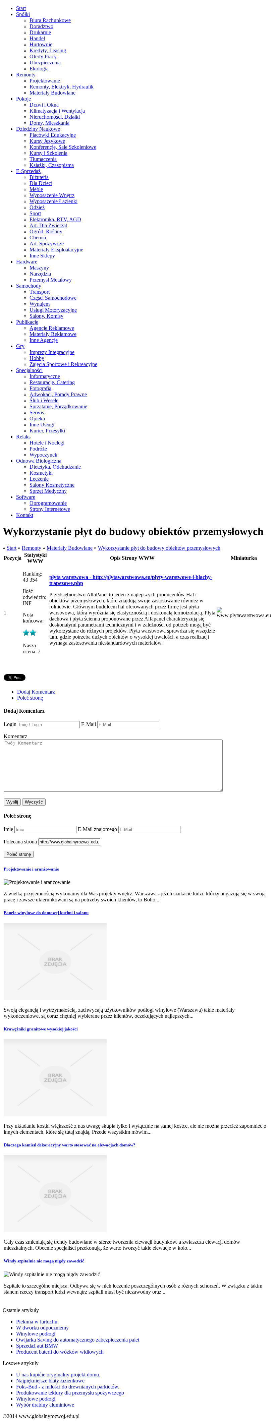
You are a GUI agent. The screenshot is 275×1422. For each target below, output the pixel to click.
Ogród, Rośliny (46, 231)
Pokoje (23, 99)
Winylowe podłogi (35, 1334)
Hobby (37, 358)
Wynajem (40, 304)
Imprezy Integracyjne (52, 352)
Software (25, 497)
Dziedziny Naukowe (38, 129)
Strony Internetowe (50, 509)
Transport (40, 292)
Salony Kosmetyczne (52, 485)
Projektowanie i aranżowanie (31, 869)
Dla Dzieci (41, 183)
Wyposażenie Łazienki (53, 201)
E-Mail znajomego (97, 829)
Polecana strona (20, 841)
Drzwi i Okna (44, 105)
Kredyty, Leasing (48, 50)
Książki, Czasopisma (52, 165)
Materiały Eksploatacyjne (56, 249)
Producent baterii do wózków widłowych (60, 1352)
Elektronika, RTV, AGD (55, 219)
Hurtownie (41, 44)
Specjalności (29, 370)
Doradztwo (41, 26)
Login (10, 724)
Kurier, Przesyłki (47, 430)
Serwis (37, 412)
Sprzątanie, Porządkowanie (58, 406)
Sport (35, 213)
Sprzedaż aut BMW (37, 1346)
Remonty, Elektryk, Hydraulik (62, 87)
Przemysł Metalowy (51, 280)
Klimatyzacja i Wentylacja (57, 111)
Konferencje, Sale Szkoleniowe (63, 147)
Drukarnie (40, 32)
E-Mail (88, 724)
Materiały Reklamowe (53, 334)
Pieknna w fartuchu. (37, 1321)
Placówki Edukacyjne (53, 135)
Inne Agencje (44, 340)
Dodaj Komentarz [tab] (36, 692)
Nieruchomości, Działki (55, 117)
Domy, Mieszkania (49, 123)
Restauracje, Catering (52, 382)
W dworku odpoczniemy (42, 1327)
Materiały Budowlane (52, 93)
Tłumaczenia (43, 159)
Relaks (23, 436)
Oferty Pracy (43, 56)
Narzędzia (40, 274)
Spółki (23, 14)
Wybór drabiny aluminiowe (45, 1405)
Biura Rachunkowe (50, 20)
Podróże (38, 449)
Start (21, 8)
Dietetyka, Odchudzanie (55, 467)
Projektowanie (45, 80)
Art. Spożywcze (47, 243)
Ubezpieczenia (45, 62)
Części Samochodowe (53, 298)
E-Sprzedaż (28, 171)
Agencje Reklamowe (52, 328)
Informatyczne (45, 376)
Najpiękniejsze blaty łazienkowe (50, 1380)
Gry (20, 346)
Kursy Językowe (47, 141)
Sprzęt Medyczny (48, 491)
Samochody (28, 286)
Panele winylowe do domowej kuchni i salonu (46, 912)
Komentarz (15, 736)
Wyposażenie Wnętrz (52, 195)
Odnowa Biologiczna (38, 461)
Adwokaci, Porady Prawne (58, 394)
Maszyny (39, 268)
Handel (37, 38)
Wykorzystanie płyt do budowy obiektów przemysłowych (159, 548)
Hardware (26, 261)
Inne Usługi (42, 424)
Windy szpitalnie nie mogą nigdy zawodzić (44, 1260)
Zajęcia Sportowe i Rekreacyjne (63, 364)
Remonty (26, 74)
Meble (36, 189)
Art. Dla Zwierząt (48, 225)
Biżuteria (39, 177)
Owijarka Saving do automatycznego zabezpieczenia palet (77, 1340)
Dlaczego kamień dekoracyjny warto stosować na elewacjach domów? (69, 1144)
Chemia (38, 237)
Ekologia (39, 68)
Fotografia (40, 388)
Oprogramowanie (48, 503)
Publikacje (27, 322)
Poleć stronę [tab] (30, 698)
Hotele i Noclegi (47, 443)
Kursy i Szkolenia (48, 153)
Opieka (37, 418)
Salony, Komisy (46, 316)
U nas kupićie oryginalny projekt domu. (58, 1374)
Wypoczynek (43, 455)
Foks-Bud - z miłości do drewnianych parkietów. (67, 1386)
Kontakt (24, 515)
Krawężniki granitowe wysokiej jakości (41, 1028)
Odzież (37, 207)
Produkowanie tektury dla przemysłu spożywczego (70, 1393)
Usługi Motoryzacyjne (53, 310)
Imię (8, 829)
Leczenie (39, 479)
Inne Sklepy (42, 255)
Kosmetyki (41, 473)
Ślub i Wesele (44, 400)
